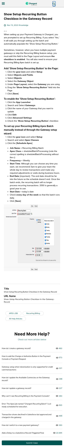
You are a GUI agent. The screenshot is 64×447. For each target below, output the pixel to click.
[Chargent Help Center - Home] (32, 3)
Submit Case (32, 443)
